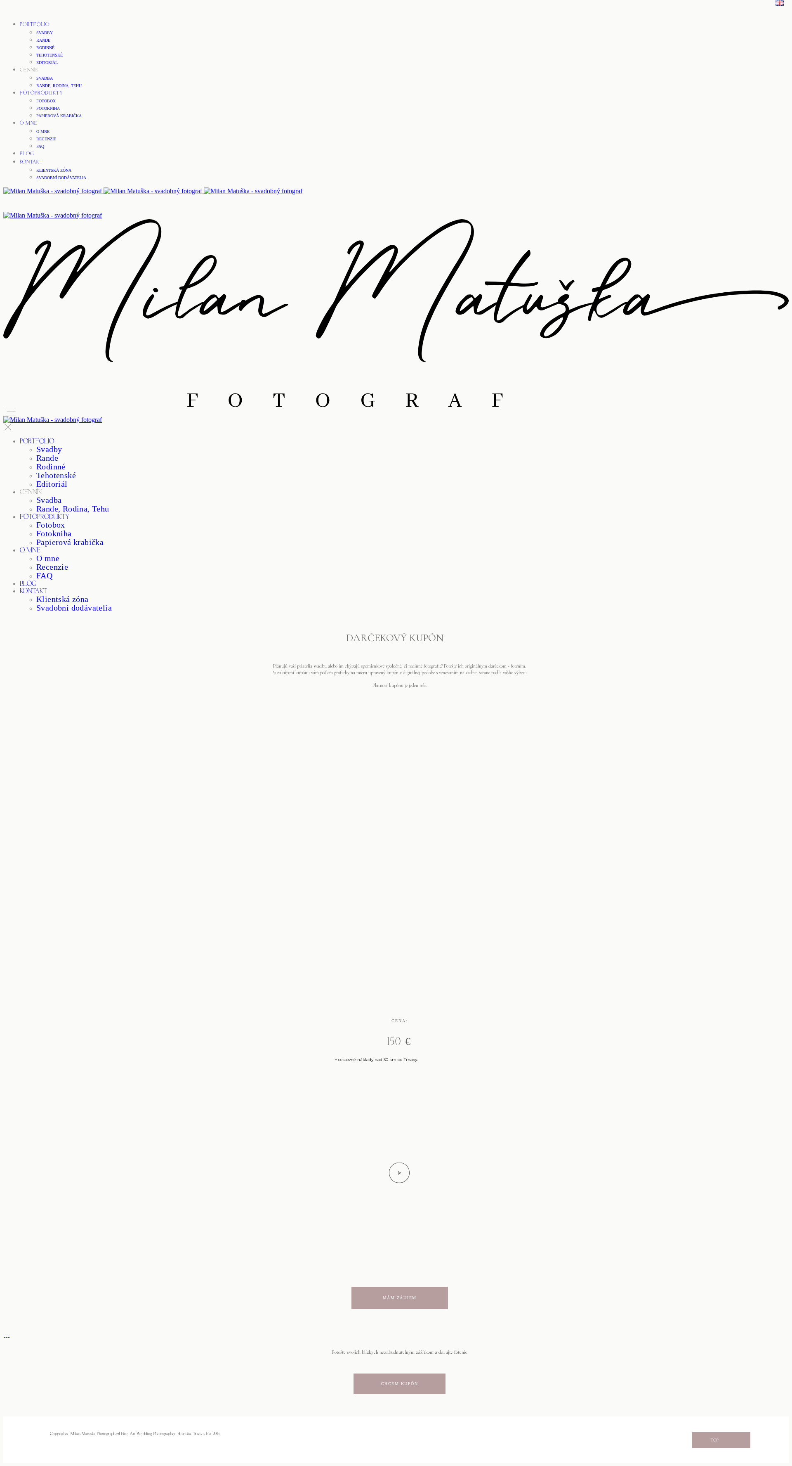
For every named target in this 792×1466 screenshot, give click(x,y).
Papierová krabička (59, 116)
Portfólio (35, 24)
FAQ (40, 146)
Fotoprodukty (41, 93)
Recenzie (46, 139)
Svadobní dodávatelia (61, 177)
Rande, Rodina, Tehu (59, 85)
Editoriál (47, 62)
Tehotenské (49, 55)
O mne (29, 123)
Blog (27, 154)
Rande (43, 40)
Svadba (44, 78)
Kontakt (31, 162)
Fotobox (46, 101)
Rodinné (45, 47)
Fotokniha (48, 108)
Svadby (44, 33)
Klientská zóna (53, 170)
